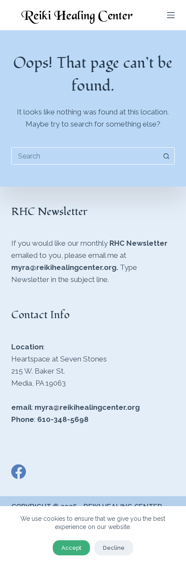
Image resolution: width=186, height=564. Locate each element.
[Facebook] (18, 471)
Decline (114, 548)
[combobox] (85, 156)
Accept (71, 548)
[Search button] (166, 156)
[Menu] (171, 15)
